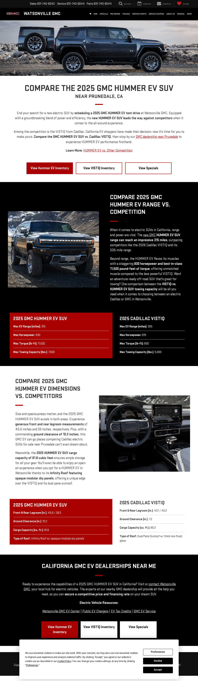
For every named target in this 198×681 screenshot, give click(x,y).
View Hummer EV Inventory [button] (50, 168)
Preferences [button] (32, 665)
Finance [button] (126, 14)
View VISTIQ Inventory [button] (99, 168)
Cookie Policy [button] (64, 661)
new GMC (149, 235)
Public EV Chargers (95, 611)
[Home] (90, 14)
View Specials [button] (148, 168)
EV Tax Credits (121, 611)
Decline (158, 660)
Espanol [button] (181, 14)
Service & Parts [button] (139, 14)
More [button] (189, 14)
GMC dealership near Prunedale (157, 137)
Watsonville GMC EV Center (61, 611)
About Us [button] (170, 14)
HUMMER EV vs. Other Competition (107, 150)
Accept (158, 669)
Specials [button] (104, 14)
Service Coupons (156, 14)
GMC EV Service (145, 611)
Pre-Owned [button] (115, 14)
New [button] (95, 14)
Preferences (158, 652)
